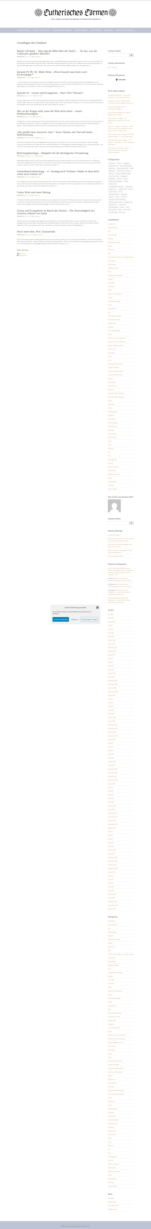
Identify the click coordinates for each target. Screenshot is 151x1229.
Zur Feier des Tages (113, 535)
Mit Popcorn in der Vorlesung (117, 199)
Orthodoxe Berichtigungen (116, 393)
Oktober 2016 (112, 865)
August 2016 (111, 872)
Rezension (111, 415)
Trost (109, 456)
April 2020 (111, 710)
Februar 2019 (112, 762)
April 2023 (111, 618)
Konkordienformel (114, 194)
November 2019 (113, 728)
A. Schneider (39, 234)
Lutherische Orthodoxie (115, 375)
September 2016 (113, 868)
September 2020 (113, 692)
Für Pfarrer (111, 286)
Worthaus (111, 485)
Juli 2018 (110, 787)
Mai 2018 (110, 795)
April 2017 (111, 843)
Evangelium (112, 179)
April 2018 (111, 798)
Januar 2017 (111, 854)
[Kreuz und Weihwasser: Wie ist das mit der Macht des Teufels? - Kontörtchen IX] (114, 505)
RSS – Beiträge (112, 67)
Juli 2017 (110, 831)
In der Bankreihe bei (114, 331)
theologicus (37, 56)
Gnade (110, 305)
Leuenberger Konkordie (115, 364)
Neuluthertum (112, 386)
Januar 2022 (111, 644)
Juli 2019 (110, 743)
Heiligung (111, 327)
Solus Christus (112, 437)
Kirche (120, 191)
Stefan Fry (111, 568)
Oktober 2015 (112, 909)
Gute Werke (129, 186)
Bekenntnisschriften (122, 168)
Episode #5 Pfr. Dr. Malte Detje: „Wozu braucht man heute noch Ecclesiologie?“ (52, 73)
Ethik (109, 272)
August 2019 (111, 739)
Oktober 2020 (112, 688)
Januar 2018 (111, 809)
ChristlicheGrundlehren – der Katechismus (121, 257)
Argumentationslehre (126, 166)
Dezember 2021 (112, 647)
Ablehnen (74, 619)
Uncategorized (112, 459)
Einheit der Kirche (114, 176)
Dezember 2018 (112, 769)
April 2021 (111, 666)
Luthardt (111, 197)
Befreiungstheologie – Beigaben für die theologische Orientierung (52, 153)
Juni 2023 (110, 614)
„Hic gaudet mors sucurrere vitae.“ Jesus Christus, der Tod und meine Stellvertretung (55, 133)
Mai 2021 (110, 662)
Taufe (127, 207)
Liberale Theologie (113, 367)
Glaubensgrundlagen (114, 301)
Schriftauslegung (113, 207)
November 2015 (113, 905)
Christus (111, 173)
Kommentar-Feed (113, 1205)
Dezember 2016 (112, 857)
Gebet (110, 290)
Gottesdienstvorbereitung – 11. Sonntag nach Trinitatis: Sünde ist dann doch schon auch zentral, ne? (58, 172)
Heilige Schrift (122, 189)
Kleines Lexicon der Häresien (116, 342)
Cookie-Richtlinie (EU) (125, 30)
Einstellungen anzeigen (89, 619)
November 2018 (113, 773)
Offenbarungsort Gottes (115, 202)
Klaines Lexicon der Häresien (116, 338)
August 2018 (111, 784)
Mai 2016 (110, 883)
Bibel (131, 168)
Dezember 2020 (112, 681)
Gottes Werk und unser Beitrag (33, 192)
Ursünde (110, 463)
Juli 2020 (110, 699)
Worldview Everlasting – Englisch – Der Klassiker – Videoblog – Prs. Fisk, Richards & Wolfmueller (121, 142)
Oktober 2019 (112, 732)
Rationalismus (113, 204)
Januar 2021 (111, 677)
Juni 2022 (110, 629)
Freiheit (119, 179)
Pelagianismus (128, 202)
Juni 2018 (110, 791)
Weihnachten (112, 210)
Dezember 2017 (112, 813)
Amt (109, 231)
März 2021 (111, 670)
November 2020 (113, 684)
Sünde (122, 207)
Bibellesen (112, 171)
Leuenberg (124, 194)
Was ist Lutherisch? (41, 30)
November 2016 (113, 861)
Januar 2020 (111, 721)
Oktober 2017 (112, 820)
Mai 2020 (110, 706)
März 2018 (111, 802)
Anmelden (111, 1198)
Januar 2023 (111, 622)
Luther (117, 197)
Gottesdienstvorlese (114, 320)
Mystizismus (111, 382)
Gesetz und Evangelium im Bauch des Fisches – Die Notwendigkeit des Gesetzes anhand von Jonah (56, 212)
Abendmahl (112, 163)
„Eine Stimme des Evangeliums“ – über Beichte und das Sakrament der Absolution (119, 592)
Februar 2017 (112, 850)
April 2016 (111, 887)
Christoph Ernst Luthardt (124, 171)
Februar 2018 (112, 806)
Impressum (65, 1224)
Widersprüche (112, 482)
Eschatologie (112, 264)
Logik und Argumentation (116, 371)
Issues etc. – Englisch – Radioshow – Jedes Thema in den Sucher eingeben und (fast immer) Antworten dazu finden (120, 128)
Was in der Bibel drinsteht (115, 556)
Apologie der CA (113, 166)
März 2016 (111, 890)
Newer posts (23, 255)
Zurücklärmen (81, 30)
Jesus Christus (113, 191)
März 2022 (111, 636)
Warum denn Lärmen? (62, 30)
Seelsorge (111, 430)
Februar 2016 (112, 894)
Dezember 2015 (112, 901)
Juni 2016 (110, 879)
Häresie (130, 189)
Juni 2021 (110, 658)
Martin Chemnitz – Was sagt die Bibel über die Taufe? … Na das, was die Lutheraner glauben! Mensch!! (57, 52)
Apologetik (126, 163)
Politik (110, 408)
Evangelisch (124, 176)
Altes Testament (113, 228)
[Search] (131, 55)
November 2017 (113, 817)
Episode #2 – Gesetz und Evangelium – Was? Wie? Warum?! (50, 92)
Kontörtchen (112, 349)
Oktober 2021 (112, 651)
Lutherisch (124, 197)
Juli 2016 (110, 876)
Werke (120, 210)
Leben (110, 356)
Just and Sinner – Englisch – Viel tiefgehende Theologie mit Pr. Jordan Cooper (119, 121)
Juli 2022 (110, 625)
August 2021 (111, 655)
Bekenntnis (112, 168)
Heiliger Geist (112, 189)
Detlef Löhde (112, 598)
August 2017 (111, 828)
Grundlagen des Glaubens (116, 186)
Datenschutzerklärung (83, 1224)
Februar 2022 (112, 640)
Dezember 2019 (112, 725)
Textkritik (111, 448)
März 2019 (111, 758)
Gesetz (126, 179)
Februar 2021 (112, 673)
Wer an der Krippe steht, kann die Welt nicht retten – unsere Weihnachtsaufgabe (49, 112)
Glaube (126, 181)
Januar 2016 (111, 898)
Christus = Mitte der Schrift (123, 173)
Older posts (22, 254)
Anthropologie (112, 235)
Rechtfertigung (112, 412)
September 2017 (113, 824)
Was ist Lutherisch (113, 467)
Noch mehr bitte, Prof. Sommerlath (36, 231)
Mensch (110, 378)
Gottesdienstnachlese (114, 316)
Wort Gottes (127, 210)
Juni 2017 (110, 835)
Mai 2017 (110, 839)
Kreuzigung (111, 353)
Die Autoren (95, 30)
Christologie (111, 261)
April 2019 (111, 754)
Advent (119, 163)
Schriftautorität (112, 426)
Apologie (110, 239)
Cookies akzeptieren (61, 619)
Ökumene (122, 212)
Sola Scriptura (112, 434)
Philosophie (111, 404)
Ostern (110, 401)
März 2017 (111, 846)
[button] (97, 607)
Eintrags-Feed (112, 1202)
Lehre (109, 360)
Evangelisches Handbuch (115, 275)
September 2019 (113, 736)
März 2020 (111, 714)
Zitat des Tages (113, 212)
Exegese (110, 279)
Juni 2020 (110, 703)
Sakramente (122, 204)
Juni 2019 (110, 747)
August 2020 (111, 695)
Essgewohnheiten (113, 268)
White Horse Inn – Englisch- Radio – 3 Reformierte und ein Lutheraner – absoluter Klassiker (119, 150)
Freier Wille (111, 283)
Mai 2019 (110, 751)
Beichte (110, 246)
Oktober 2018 (112, 776)
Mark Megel (38, 96)
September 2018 (113, 780)
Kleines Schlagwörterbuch (116, 345)
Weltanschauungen (114, 474)
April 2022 (111, 633)
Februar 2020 (112, 717)
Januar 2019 (111, 765)
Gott (109, 312)
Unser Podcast (23, 30)
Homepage (108, 30)
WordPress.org (112, 1209)
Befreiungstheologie (114, 242)
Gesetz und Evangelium (115, 181)
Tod (109, 452)
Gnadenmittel (112, 184)
